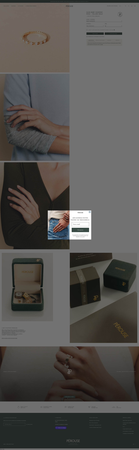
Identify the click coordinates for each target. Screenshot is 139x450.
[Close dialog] (90, 212)
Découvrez (80, 230)
